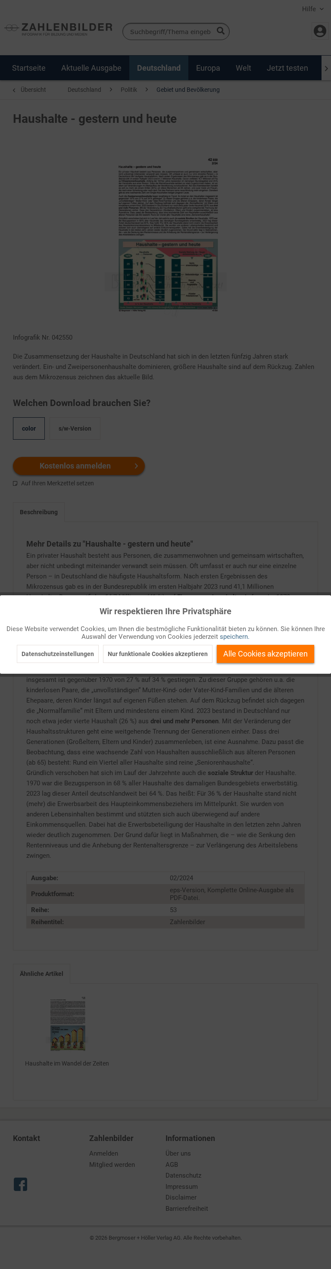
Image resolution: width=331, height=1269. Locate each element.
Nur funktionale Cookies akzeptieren (158, 653)
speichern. (235, 637)
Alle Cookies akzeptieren (265, 653)
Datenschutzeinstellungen (58, 653)
